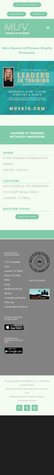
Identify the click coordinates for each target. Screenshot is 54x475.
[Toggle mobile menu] (48, 27)
